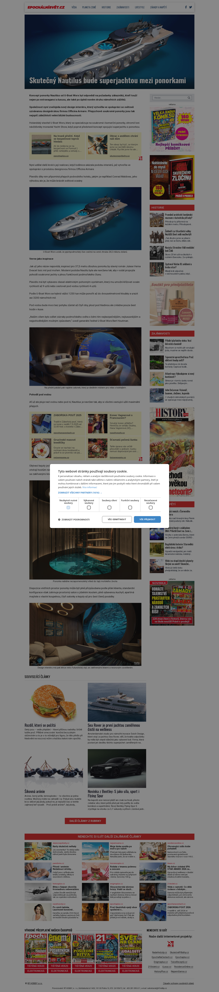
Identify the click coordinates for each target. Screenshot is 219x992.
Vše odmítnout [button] (117, 519)
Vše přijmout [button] (147, 519)
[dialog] (109, 496)
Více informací (89, 487)
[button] (109, 492)
